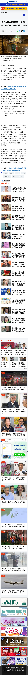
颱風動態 (22, 4)
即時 (7, 4)
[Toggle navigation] (1, 1)
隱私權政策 (7, 672)
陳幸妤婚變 (14, 4)
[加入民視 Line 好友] (14, 450)
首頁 (2, 4)
